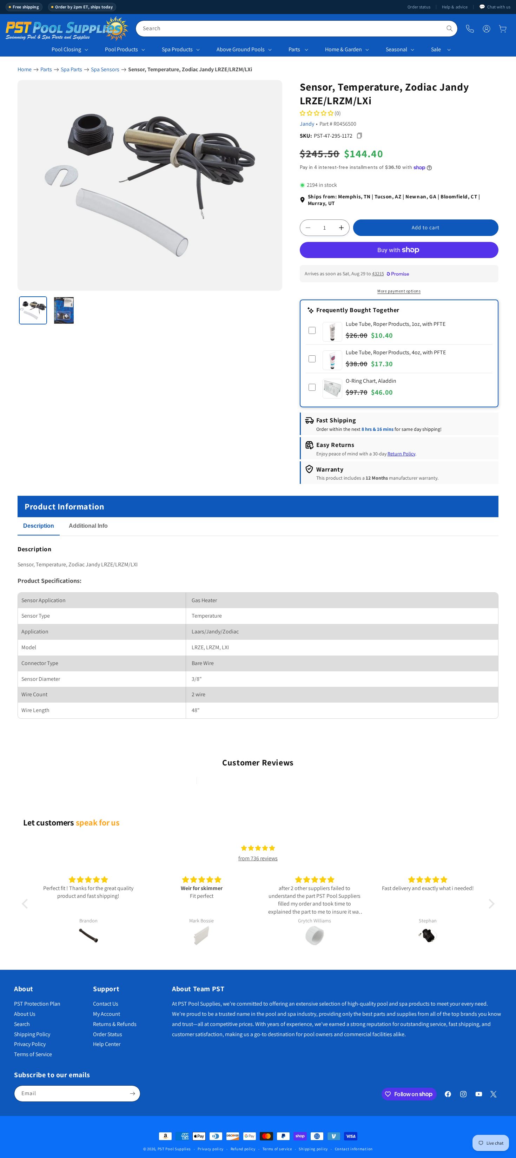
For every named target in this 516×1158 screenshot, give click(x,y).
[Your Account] (486, 29)
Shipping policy (313, 1148)
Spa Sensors (105, 69)
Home (25, 69)
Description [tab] (38, 526)
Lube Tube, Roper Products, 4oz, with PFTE (396, 352)
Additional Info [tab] (88, 526)
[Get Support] (470, 29)
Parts (294, 49)
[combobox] (296, 29)
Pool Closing (66, 49)
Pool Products (121, 49)
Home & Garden (343, 49)
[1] (33, 310)
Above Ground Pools (241, 49)
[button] (502, 29)
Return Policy (401, 453)
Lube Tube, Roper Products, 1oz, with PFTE (395, 324)
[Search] (449, 28)
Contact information (354, 1148)
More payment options (399, 291)
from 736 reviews (258, 858)
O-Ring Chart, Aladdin (371, 380)
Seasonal (396, 49)
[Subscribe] (132, 1093)
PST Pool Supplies (174, 1148)
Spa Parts (71, 69)
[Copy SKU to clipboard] (359, 135)
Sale (436, 49)
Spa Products (177, 49)
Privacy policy (211, 1148)
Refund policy (243, 1148)
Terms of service (277, 1148)
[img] (258, 848)
